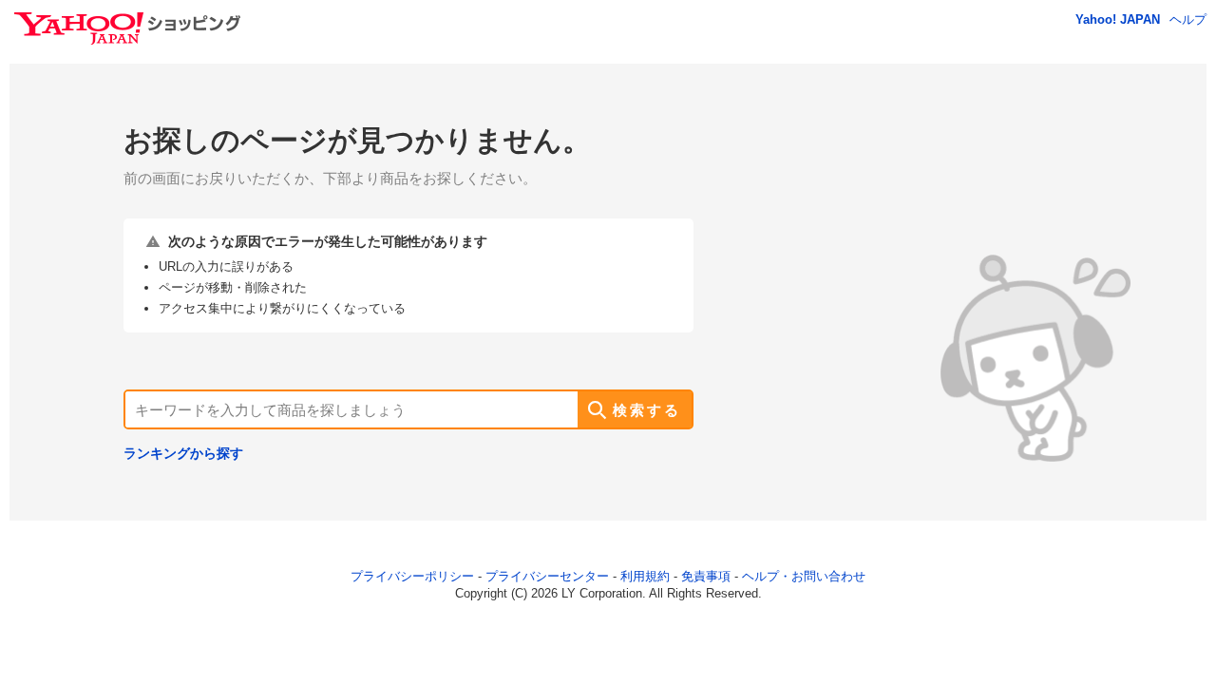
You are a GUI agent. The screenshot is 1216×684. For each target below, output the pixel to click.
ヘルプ (1187, 19)
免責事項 (706, 576)
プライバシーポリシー (412, 576)
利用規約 (645, 576)
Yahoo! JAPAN (1117, 19)
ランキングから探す (183, 453)
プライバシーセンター (547, 576)
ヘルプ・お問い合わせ (803, 576)
